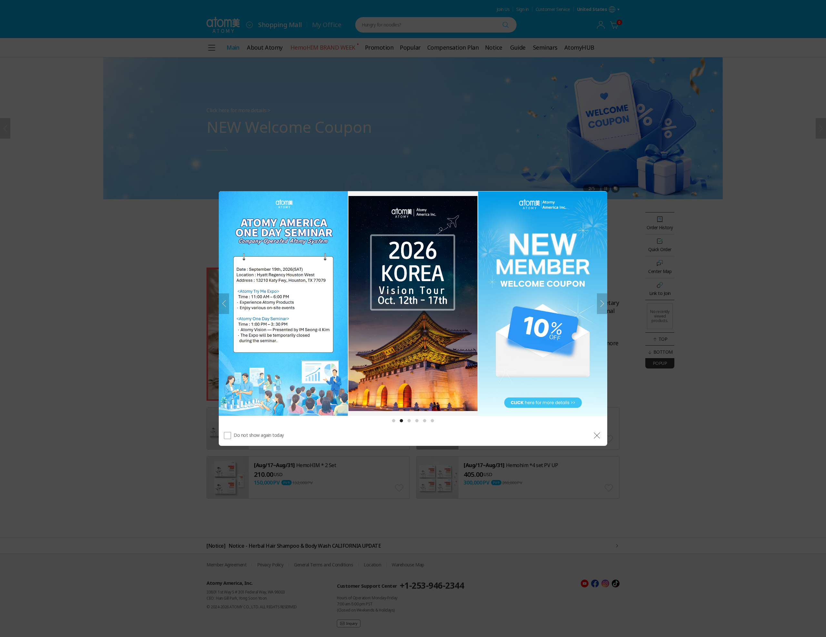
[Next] (602, 303)
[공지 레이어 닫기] (597, 435)
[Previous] (224, 303)
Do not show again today (259, 435)
